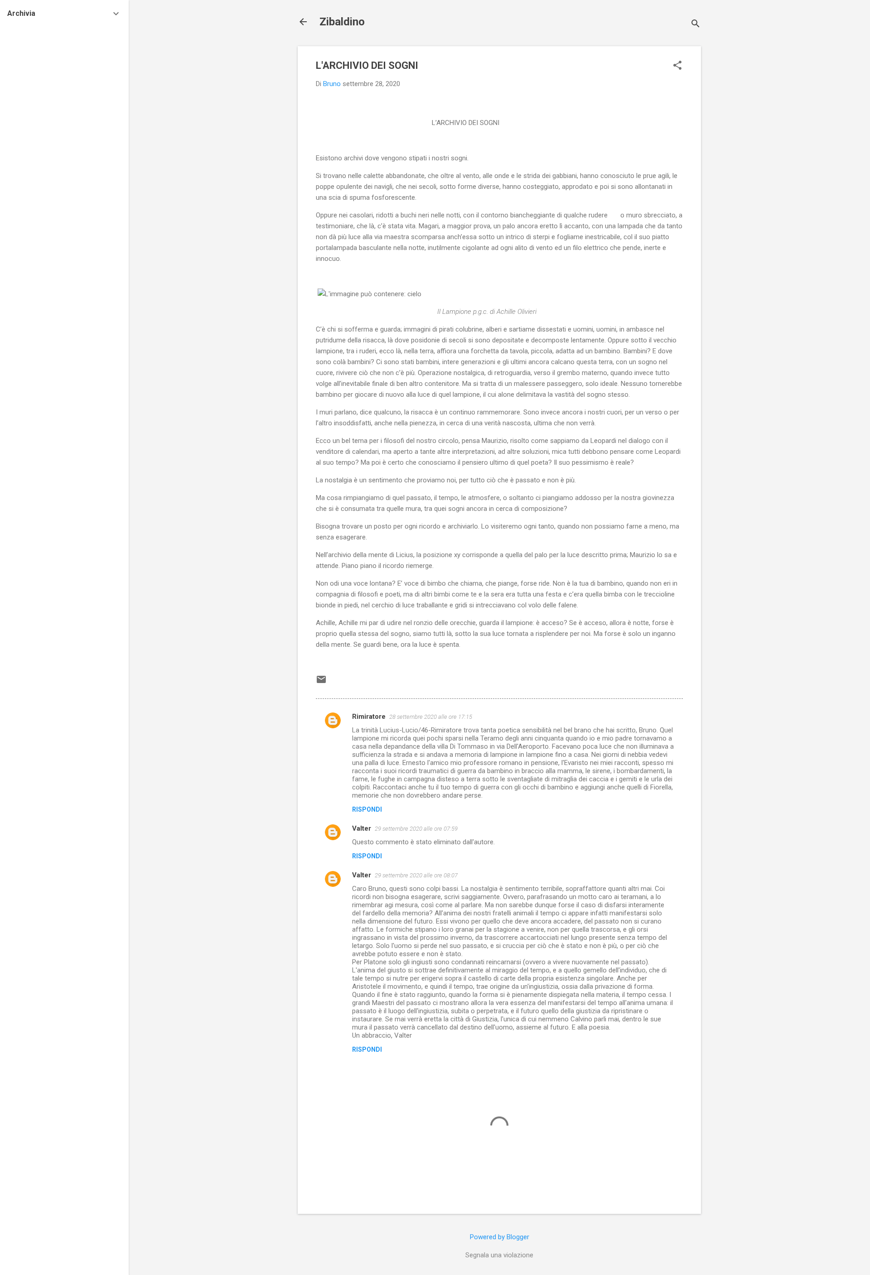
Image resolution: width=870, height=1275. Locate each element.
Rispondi (367, 809)
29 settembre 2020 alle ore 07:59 (416, 828)
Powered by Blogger (499, 1237)
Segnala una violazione (499, 1255)
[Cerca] (695, 24)
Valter (361, 828)
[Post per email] (321, 682)
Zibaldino (342, 21)
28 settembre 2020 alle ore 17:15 (430, 716)
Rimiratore (369, 716)
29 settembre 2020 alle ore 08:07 (416, 875)
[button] (677, 66)
